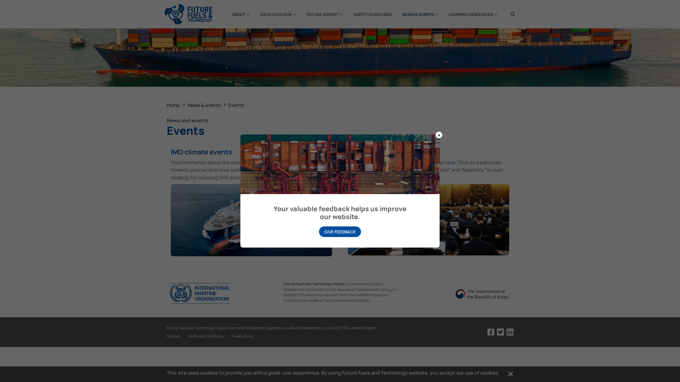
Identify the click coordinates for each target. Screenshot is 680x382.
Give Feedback (340, 232)
